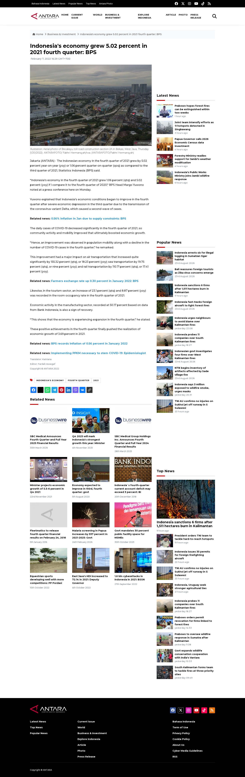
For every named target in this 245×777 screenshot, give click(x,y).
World (97, 14)
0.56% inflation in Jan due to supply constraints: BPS (88, 218)
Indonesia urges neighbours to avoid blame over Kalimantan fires (192, 321)
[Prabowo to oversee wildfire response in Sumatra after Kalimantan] (165, 638)
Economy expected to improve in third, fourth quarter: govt (87, 489)
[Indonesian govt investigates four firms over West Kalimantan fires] (165, 356)
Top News (91, 3)
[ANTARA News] (45, 16)
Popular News (75, 3)
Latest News (59, 3)
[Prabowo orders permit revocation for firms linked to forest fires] (165, 622)
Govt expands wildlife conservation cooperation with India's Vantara (191, 654)
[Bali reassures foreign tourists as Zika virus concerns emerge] (165, 274)
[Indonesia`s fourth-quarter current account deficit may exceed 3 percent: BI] (133, 469)
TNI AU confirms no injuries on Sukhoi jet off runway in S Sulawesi (194, 405)
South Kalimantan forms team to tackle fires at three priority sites (194, 671)
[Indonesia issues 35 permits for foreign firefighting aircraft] (165, 556)
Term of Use (180, 727)
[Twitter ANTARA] (183, 3)
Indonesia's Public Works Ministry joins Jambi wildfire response (192, 176)
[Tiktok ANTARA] (203, 3)
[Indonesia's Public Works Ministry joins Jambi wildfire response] (165, 177)
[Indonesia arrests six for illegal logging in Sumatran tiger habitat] (165, 257)
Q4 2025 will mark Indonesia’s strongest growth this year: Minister (88, 440)
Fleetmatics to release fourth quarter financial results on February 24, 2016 (48, 534)
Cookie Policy (181, 739)
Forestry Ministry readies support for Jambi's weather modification (193, 159)
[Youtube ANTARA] (196, 3)
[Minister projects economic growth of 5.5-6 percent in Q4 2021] (48, 469)
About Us (178, 744)
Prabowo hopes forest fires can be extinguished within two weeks (192, 109)
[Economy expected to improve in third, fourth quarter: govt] (90, 469)
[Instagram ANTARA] (189, 3)
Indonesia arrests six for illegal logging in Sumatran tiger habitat (194, 256)
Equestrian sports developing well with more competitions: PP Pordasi (47, 580)
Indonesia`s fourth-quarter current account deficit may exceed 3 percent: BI (132, 489)
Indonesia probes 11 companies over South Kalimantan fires (189, 338)
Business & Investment (113, 16)
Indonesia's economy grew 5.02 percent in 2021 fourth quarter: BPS (121, 34)
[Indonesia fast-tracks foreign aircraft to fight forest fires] (165, 306)
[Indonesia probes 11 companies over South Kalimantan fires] (165, 339)
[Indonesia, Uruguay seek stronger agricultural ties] (165, 589)
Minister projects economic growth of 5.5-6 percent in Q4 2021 (47, 489)
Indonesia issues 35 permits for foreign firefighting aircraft (192, 555)
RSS (175, 756)
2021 (96, 380)
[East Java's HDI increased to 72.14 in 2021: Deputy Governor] (90, 560)
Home (64, 14)
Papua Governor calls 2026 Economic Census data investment (191, 143)
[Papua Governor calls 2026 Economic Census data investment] (165, 143)
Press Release (195, 16)
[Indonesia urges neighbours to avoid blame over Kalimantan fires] (165, 322)
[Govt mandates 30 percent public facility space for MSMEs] (133, 514)
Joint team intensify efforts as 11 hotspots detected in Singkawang (194, 126)
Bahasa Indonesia (40, 3)
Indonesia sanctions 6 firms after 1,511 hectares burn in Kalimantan (192, 289)
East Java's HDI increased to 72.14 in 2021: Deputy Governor (90, 580)
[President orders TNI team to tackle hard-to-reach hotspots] (165, 540)
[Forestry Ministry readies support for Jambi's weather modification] (165, 160)
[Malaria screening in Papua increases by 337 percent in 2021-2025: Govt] (90, 514)
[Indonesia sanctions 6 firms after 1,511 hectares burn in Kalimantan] (165, 290)
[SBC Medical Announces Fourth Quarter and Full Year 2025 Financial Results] (48, 420)
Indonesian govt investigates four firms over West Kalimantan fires (193, 355)
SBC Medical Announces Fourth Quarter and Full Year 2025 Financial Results (48, 440)
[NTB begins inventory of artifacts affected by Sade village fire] (165, 372)
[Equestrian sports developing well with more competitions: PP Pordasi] (48, 560)
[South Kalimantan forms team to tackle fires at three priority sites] (165, 672)
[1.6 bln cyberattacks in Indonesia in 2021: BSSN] (133, 560)
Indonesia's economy (50, 380)
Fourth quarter (78, 380)
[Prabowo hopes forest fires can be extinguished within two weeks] (165, 110)
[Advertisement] (186, 66)
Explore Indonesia (144, 16)
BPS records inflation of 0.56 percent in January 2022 (89, 343)
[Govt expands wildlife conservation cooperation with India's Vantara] (165, 655)
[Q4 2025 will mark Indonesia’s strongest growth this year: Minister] (90, 420)
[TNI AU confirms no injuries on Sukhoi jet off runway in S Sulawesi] (165, 405)
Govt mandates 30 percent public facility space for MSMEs (131, 534)
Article (171, 14)
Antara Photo (106, 3)
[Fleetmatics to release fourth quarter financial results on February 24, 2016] (48, 514)
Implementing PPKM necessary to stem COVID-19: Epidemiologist (98, 353)
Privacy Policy (181, 733)
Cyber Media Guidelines (187, 750)
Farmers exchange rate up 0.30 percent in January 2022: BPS (94, 281)
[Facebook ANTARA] (176, 3)
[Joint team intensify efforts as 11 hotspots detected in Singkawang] (165, 127)
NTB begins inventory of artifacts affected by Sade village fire (192, 371)
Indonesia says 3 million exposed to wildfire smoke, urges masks (192, 388)
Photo (183, 14)
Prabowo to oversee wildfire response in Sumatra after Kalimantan (192, 638)
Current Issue (77, 16)
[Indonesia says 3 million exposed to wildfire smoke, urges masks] (165, 389)
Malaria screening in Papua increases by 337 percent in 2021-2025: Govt (90, 534)
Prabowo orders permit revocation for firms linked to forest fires (193, 621)
